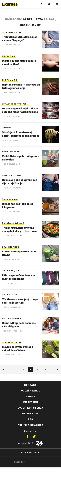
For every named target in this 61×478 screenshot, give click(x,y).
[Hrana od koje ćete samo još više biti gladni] (50, 325)
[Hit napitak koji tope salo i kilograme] (50, 206)
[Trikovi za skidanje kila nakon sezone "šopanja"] (50, 39)
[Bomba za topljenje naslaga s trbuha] (50, 253)
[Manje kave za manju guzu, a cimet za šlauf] (50, 63)
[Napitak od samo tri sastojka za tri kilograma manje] (50, 86)
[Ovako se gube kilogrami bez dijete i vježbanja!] (50, 182)
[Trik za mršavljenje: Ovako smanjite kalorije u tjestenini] (50, 229)
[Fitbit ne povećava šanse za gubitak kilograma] (50, 277)
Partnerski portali (30, 452)
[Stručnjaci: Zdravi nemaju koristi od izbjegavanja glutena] (50, 134)
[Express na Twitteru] (34, 436)
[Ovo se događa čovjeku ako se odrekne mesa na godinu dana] (50, 110)
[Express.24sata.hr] (10, 2)
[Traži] (41, 4)
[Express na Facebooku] (27, 436)
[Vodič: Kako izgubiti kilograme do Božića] (50, 158)
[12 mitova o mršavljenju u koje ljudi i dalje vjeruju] (50, 301)
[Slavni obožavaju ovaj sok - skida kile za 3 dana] (50, 349)
